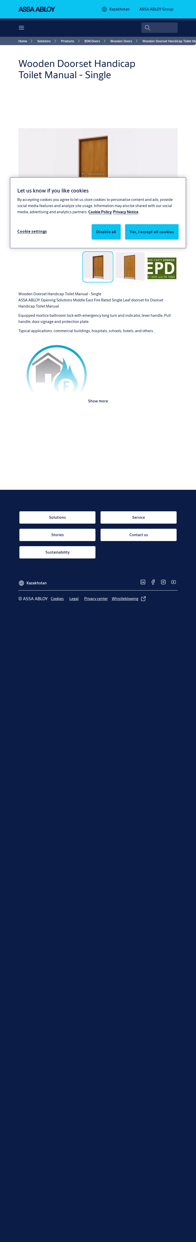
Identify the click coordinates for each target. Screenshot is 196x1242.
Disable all (106, 231)
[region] (98, 213)
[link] (26, 41)
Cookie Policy (100, 211)
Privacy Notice (125, 211)
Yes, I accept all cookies (152, 231)
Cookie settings (32, 231)
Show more (98, 401)
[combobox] (159, 28)
